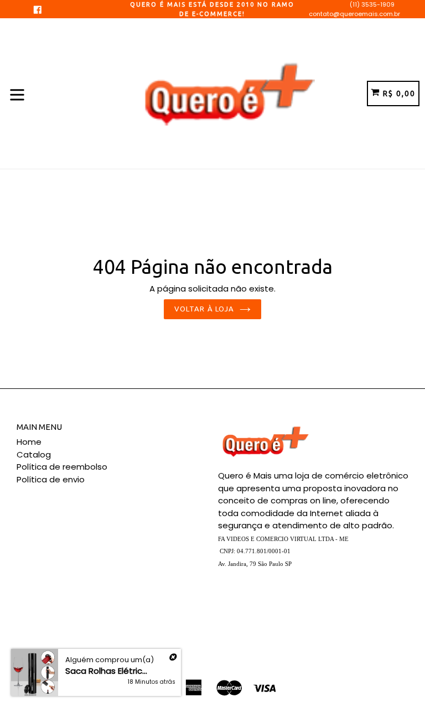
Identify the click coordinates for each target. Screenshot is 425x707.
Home (29, 442)
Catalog (34, 454)
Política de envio (51, 479)
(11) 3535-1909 (372, 4)
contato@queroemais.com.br (354, 13)
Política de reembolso (62, 466)
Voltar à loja (204, 309)
